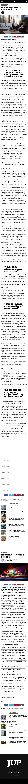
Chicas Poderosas (12, 179)
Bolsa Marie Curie (13, 708)
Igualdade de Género (6, 499)
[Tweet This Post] (11, 36)
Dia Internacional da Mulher (15, 498)
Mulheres (14, 499)
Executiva (9, 49)
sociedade (20, 499)
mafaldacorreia (9, 560)
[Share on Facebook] (6, 36)
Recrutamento (16, 775)
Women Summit (5, 500)
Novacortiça (20, 52)
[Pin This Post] (16, 36)
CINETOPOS (21, 708)
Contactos (11, 775)
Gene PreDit (5, 375)
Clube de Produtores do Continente (9, 50)
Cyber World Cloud (17, 782)
